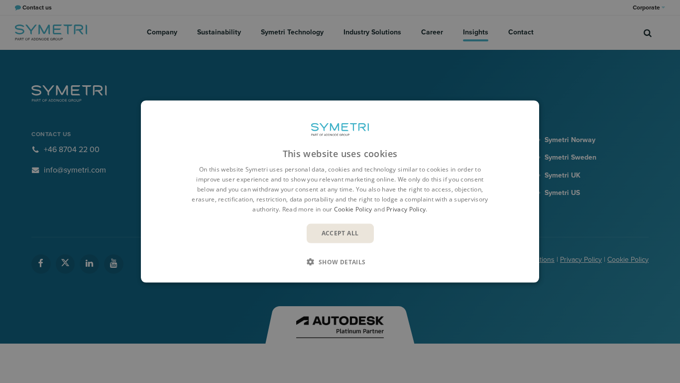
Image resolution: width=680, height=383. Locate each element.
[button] (340, 261)
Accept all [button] (340, 233)
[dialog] (340, 192)
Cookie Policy (353, 208)
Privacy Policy (406, 208)
